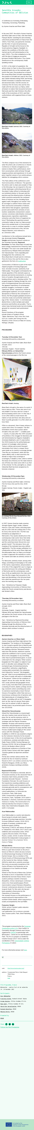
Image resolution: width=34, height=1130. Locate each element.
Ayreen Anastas (5, 1001)
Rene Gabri (3, 1003)
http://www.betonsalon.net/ (16, 968)
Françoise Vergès (5, 998)
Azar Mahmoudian (5, 996)
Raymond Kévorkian (6, 1009)
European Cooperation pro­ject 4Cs (16, 927)
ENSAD (13, 932)
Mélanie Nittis (5, 1011)
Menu (29, 2)
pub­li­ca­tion (22, 261)
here (25, 950)
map (9, 978)
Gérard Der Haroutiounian (8, 1006)
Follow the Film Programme (9, 1027)
